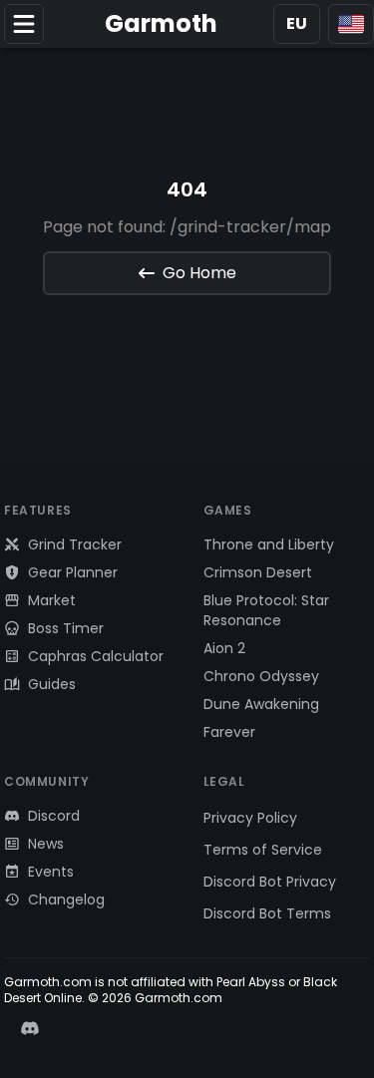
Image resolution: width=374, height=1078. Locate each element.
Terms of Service (262, 850)
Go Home (199, 272)
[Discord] (30, 1028)
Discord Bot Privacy (269, 882)
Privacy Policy (250, 818)
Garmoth (161, 24)
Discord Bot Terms (267, 913)
